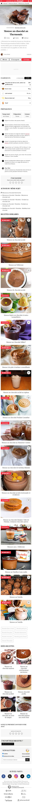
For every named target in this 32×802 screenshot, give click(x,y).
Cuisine (5, 753)
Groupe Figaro (14, 784)
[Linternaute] (8, 794)
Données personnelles (8, 782)
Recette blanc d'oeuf (8, 628)
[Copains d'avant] (8, 797)
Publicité (19, 781)
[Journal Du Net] (23, 791)
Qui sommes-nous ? (8, 781)
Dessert (6, 3)
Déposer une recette (7, 744)
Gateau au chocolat (8, 204)
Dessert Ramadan (7, 641)
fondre (6, 143)
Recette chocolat (7, 636)
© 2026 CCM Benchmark (23, 784)
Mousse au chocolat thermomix (11, 193)
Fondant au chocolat (8, 199)
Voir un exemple (26, 753)
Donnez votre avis (20, 28)
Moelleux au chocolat (8, 208)
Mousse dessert (13, 3)
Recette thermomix (20, 632)
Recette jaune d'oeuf (20, 636)
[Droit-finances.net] (23, 794)
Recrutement (25, 781)
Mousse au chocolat (24, 3)
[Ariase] (8, 800)
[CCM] (8, 791)
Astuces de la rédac (8, 756)
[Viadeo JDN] (23, 797)
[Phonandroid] (23, 800)
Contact (15, 781)
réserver (27, 134)
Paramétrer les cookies (19, 782)
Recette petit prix (22, 628)
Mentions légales (6, 784)
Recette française (7, 632)
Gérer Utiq (27, 782)
